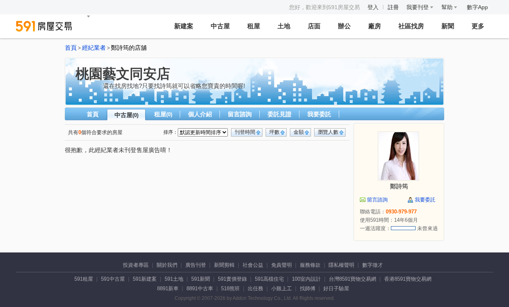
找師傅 (307, 288)
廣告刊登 (195, 265)
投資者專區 (136, 265)
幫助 (447, 7)
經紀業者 (94, 48)
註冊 (393, 7)
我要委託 (319, 114)
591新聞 (200, 279)
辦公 (344, 26)
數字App (477, 7)
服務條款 (310, 265)
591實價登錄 (232, 279)
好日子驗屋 (336, 288)
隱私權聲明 (341, 265)
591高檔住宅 (269, 279)
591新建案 (145, 279)
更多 (478, 26)
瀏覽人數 (328, 132)
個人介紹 (200, 114)
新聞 (447, 26)
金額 (298, 132)
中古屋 (220, 26)
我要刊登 (418, 7)
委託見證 (279, 114)
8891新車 (168, 288)
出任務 (255, 288)
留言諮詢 (240, 114)
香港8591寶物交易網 (407, 279)
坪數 (274, 132)
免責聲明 (281, 265)
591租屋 (83, 279)
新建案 (183, 26)
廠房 (374, 26)
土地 (284, 26)
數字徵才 (372, 265)
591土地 (174, 279)
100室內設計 (306, 279)
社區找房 (411, 26)
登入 (373, 7)
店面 (314, 26)
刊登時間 (245, 132)
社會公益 (253, 265)
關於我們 (167, 265)
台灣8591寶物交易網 (352, 279)
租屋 (253, 26)
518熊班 (230, 288)
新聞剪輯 (224, 265)
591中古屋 (113, 279)
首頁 (71, 48)
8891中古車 (200, 288)
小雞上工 (281, 288)
